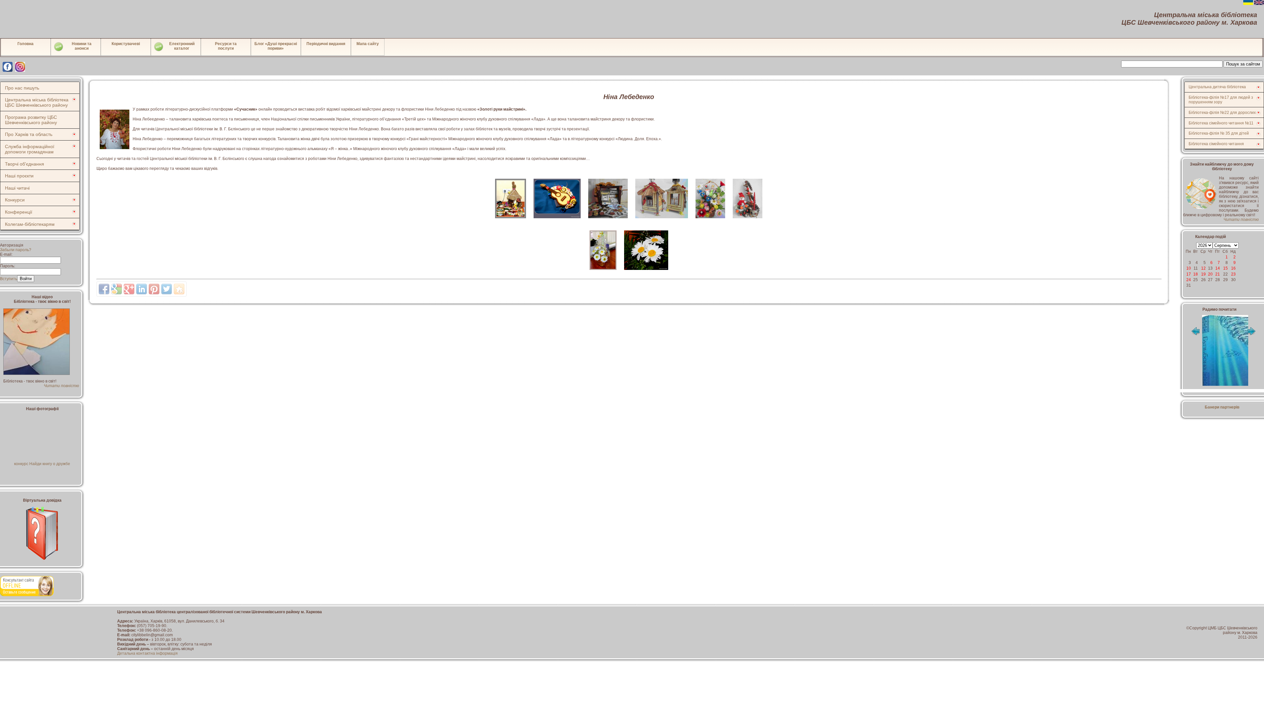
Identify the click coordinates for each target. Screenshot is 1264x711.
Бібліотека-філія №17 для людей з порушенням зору (1221, 99)
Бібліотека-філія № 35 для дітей (1219, 133)
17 (1188, 274)
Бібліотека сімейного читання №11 (1221, 123)
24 (1188, 279)
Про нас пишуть (22, 88)
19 (1203, 274)
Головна (25, 43)
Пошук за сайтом (1243, 64)
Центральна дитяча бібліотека (1217, 87)
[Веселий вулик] (511, 220)
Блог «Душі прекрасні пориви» (275, 46)
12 (1203, 268)
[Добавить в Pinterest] (154, 289)
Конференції (18, 212)
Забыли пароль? (15, 250)
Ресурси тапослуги (226, 46)
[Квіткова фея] (710, 220)
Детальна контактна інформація (147, 653)
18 (1195, 274)
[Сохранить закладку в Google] (116, 289)
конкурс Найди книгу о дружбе (42, 463)
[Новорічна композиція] (747, 220)
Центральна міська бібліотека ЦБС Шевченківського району (36, 102)
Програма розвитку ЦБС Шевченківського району (31, 120)
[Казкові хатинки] (662, 220)
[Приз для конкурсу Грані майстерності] (603, 272)
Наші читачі (17, 188)
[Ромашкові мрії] (646, 272)
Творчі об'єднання (24, 164)
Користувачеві (126, 43)
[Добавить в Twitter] (166, 289)
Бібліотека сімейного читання (1216, 144)
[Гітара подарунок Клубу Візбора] (557, 220)
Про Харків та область (28, 134)
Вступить (8, 278)
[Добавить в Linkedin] (141, 289)
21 (1217, 274)
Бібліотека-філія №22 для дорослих (1222, 112)
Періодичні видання (325, 43)
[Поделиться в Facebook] (104, 289)
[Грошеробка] (608, 220)
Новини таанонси (82, 46)
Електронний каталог (182, 46)
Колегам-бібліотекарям (30, 224)
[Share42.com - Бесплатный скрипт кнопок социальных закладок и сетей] (179, 289)
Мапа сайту (367, 43)
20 (1210, 274)
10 (1188, 268)
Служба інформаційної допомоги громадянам (29, 149)
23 (1233, 274)
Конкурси (15, 199)
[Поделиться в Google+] (129, 289)
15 (1225, 268)
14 (1217, 268)
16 (1233, 268)
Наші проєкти (19, 175)
